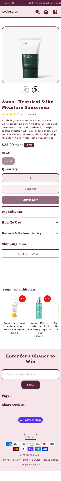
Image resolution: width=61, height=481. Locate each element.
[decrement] (9, 177)
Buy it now (30, 199)
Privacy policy (11, 459)
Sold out (30, 188)
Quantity (10, 169)
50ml (8, 161)
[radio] (8, 161)
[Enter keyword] (37, 12)
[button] (25, 89)
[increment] (51, 177)
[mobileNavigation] (55, 12)
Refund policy (50, 459)
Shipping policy (31, 464)
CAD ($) (29, 436)
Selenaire (35, 455)
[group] (30, 54)
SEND (30, 384)
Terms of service (31, 459)
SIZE (6, 153)
